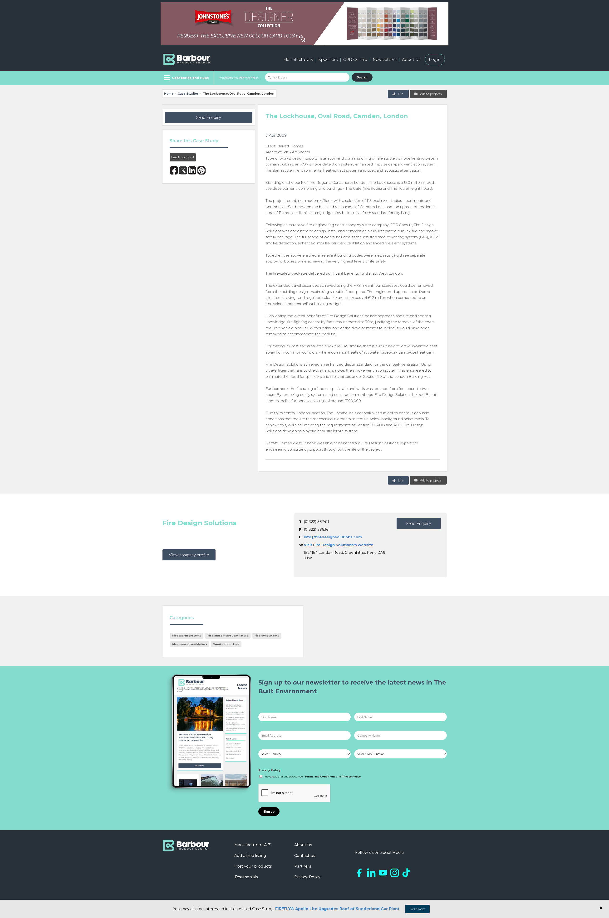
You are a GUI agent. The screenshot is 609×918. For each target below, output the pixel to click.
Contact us (304, 855)
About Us (411, 59)
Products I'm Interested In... (239, 78)
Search (362, 77)
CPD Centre (355, 59)
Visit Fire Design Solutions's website (338, 545)
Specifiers (328, 59)
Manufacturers (298, 59)
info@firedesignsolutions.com (333, 537)
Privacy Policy (269, 770)
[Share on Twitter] (183, 170)
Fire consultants (267, 635)
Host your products (253, 866)
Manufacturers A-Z (252, 845)
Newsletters (384, 59)
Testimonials (246, 877)
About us (303, 845)
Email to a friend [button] (182, 157)
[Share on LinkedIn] (192, 170)
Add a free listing (250, 855)
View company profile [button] (189, 554)
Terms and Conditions (319, 776)
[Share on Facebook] (174, 170)
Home (169, 93)
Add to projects (430, 94)
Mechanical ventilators (189, 644)
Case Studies (188, 93)
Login (435, 59)
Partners (302, 866)
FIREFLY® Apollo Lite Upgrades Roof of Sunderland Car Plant (337, 909)
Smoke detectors (226, 644)
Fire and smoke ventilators (227, 635)
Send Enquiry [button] (208, 117)
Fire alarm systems (186, 635)
